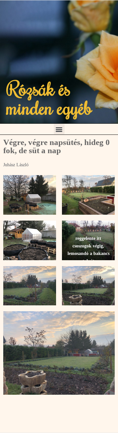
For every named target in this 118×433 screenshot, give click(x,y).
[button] (59, 129)
